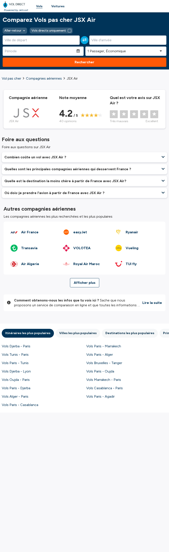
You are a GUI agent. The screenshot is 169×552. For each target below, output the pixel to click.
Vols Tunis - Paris (15, 354)
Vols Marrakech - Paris (103, 380)
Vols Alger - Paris (15, 396)
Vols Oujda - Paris (16, 380)
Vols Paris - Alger (99, 354)
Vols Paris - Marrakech (103, 346)
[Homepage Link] (15, 4)
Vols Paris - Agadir (100, 396)
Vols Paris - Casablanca (20, 405)
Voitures (57, 6)
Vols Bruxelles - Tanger (104, 363)
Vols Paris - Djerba (16, 388)
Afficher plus (85, 283)
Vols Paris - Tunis (15, 363)
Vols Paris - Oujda (100, 371)
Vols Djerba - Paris (16, 346)
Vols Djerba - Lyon (16, 371)
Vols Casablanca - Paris (104, 388)
